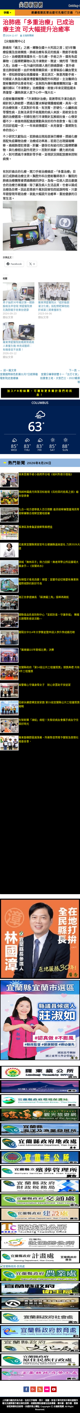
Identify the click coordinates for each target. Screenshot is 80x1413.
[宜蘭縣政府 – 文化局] (40, 1351)
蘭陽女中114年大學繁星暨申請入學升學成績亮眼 (47, 632)
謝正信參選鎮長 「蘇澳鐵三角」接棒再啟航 (46, 597)
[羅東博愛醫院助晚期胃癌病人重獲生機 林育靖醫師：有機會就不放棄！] (18, 331)
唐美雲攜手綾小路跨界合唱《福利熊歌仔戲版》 (46, 474)
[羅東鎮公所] (40, 1078)
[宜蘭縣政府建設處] (40, 1219)
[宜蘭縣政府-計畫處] (40, 1262)
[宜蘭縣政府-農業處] (40, 1280)
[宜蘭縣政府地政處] (40, 1148)
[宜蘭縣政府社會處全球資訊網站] (40, 1323)
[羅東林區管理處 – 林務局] (40, 1308)
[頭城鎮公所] (40, 1234)
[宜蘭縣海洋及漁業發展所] (40, 1134)
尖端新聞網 (28, 35)
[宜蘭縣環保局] (40, 1106)
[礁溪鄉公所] (40, 1120)
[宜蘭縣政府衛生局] (40, 1294)
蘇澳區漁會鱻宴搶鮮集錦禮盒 (35, 526)
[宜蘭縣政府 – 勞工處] (40, 1379)
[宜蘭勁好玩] (40, 1092)
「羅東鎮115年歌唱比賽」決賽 (36, 649)
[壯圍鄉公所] (40, 1248)
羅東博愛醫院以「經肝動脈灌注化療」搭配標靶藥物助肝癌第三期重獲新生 (53, 306)
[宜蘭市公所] (40, 1163)
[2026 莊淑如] (40, 1059)
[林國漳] (40, 977)
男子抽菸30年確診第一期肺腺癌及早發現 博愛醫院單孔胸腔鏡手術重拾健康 (18, 306)
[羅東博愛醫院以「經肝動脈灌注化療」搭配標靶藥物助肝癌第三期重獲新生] (54, 291)
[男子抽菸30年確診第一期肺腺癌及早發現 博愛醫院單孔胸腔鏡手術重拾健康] (18, 291)
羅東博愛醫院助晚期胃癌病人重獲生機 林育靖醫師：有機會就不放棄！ (18, 346)
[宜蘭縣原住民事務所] (40, 1365)
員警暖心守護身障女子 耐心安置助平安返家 (45, 684)
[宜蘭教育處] (40, 1337)
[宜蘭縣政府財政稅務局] (40, 1191)
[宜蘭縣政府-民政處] (12, 1266)
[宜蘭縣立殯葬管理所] (40, 1177)
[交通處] (40, 1205)
